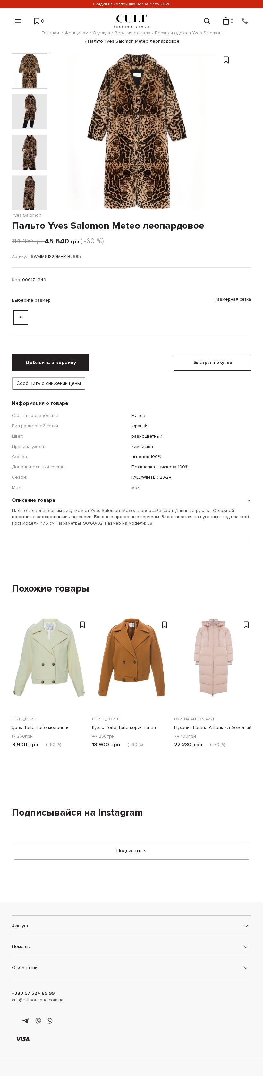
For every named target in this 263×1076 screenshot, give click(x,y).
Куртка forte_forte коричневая (124, 727)
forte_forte (24, 719)
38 (21, 317)
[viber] (38, 1021)
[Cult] (131, 21)
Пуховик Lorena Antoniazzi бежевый (212, 727)
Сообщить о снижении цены (48, 383)
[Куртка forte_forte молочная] (49, 663)
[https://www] (15, 1021)
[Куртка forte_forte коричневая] (131, 663)
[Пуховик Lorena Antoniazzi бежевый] (213, 663)
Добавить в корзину (50, 362)
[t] (26, 1021)
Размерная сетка (233, 299)
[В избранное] (226, 112)
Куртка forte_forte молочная (40, 727)
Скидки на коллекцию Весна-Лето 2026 (132, 4)
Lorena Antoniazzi (194, 719)
